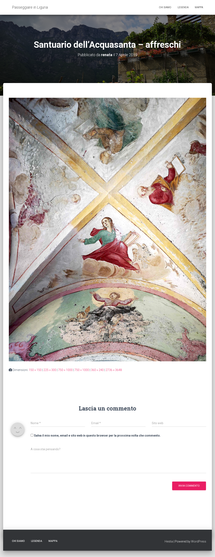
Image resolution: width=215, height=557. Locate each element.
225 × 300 (49, 370)
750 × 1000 (65, 370)
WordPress (198, 541)
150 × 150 (35, 370)
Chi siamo (165, 7)
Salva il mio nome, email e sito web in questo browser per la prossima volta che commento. (97, 435)
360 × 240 (97, 370)
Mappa (199, 7)
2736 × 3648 (114, 370)
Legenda (183, 7)
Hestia (169, 541)
